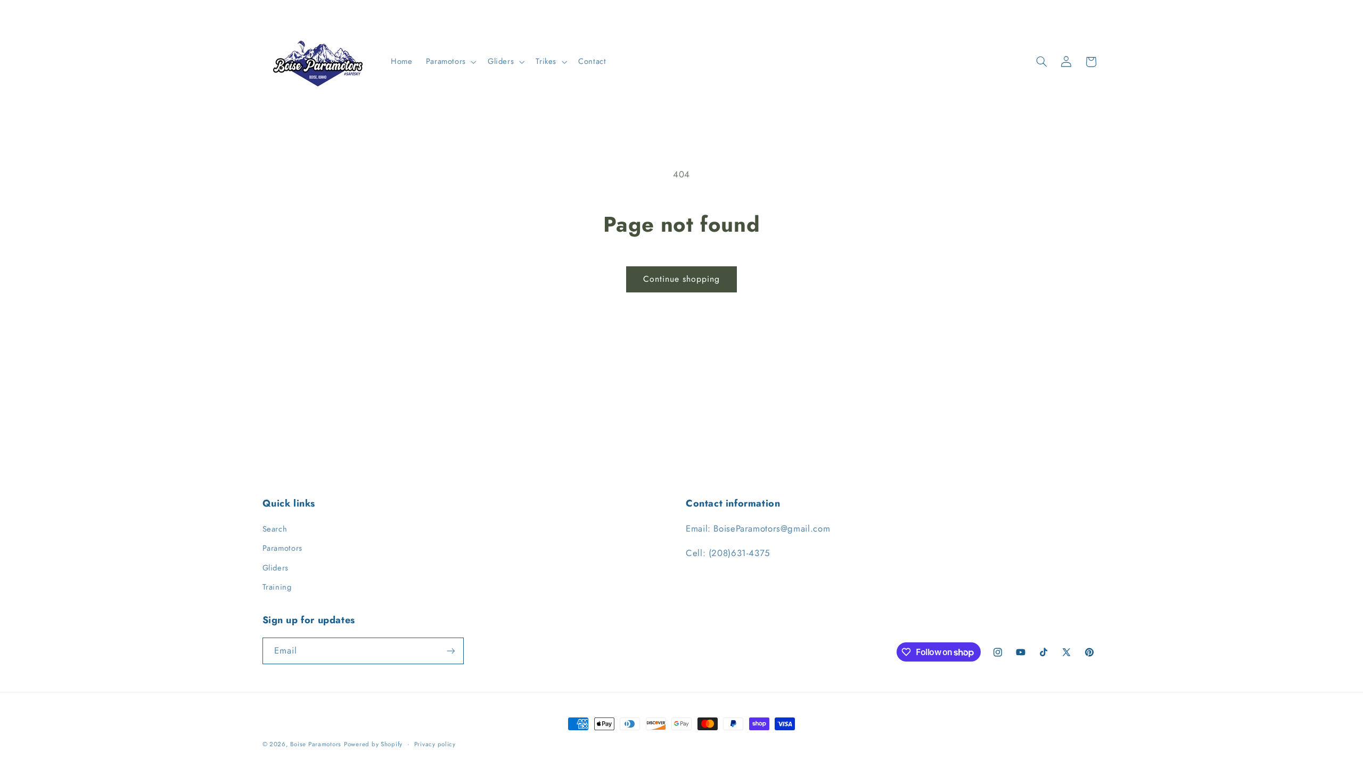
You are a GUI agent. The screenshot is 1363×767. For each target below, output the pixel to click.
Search (275, 529)
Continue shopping (681, 279)
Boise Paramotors (315, 744)
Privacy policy (435, 744)
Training (277, 587)
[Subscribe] (450, 651)
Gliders (275, 568)
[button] (450, 62)
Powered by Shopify (373, 744)
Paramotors (282, 548)
